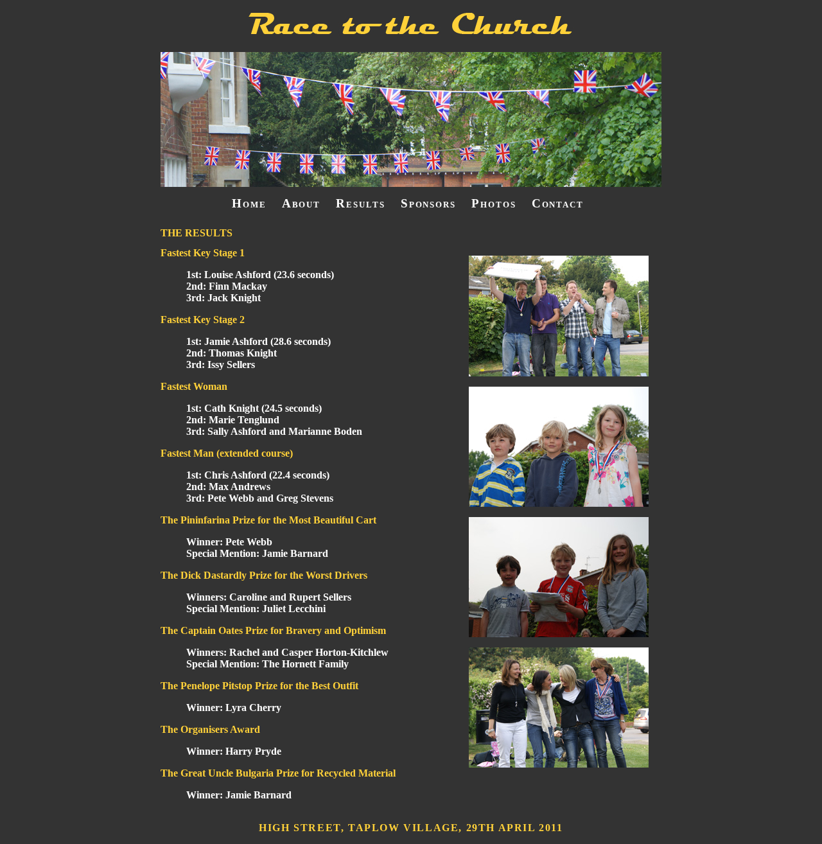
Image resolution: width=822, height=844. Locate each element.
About (301, 203)
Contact (558, 203)
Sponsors (428, 203)
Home (249, 203)
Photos (493, 203)
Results (360, 203)
